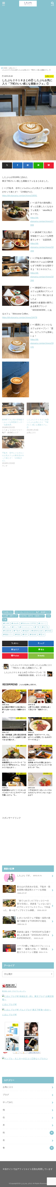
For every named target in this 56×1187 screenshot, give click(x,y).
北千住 (46, 627)
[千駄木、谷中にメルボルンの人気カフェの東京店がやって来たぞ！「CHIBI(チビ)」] (13, 442)
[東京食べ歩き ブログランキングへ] (9, 988)
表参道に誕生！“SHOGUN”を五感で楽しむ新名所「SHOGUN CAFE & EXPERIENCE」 (33, 935)
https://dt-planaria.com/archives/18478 (19, 317)
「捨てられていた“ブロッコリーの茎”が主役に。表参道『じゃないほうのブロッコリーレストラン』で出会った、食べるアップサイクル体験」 (27, 905)
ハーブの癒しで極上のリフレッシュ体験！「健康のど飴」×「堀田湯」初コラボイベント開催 (33, 949)
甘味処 (49, 631)
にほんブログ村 (9, 1004)
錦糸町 (34, 634)
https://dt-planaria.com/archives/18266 (42, 277)
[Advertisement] (28, 36)
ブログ (6, 1094)
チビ (15, 627)
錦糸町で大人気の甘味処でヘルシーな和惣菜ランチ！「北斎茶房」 (13, 422)
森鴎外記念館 (38, 631)
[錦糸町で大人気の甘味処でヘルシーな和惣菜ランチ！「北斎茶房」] (13, 409)
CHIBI (7, 623)
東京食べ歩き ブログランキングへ (14, 991)
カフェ (7, 627)
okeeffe (16, 623)
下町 (38, 627)
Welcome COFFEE (29, 623)
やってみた (8, 1102)
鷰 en (42, 634)
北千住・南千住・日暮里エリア (33, 616)
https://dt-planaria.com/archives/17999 (42, 221)
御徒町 (26, 631)
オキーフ (43, 623)
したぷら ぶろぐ (26, 1183)
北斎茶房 (8, 631)
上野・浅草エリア (11, 616)
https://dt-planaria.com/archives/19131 (42, 343)
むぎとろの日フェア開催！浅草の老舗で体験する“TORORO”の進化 (33, 921)
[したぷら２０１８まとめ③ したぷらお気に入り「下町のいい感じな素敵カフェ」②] (38, 409)
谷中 (25, 634)
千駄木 (17, 631)
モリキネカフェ (26, 627)
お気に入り (9, 612)
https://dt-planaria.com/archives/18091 (19, 195)
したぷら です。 (29, 875)
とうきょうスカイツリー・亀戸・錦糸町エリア (33, 612)
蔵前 (18, 634)
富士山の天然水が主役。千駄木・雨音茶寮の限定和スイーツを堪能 (33, 889)
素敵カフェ (9, 634)
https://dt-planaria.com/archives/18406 (42, 247)
